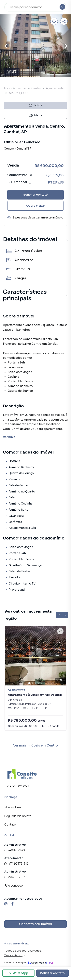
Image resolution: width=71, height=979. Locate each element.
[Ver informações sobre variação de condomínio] (30, 175)
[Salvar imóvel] (54, 21)
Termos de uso (13, 955)
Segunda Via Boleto (18, 816)
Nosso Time (12, 807)
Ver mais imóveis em (35, 745)
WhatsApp (20, 973)
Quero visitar (35, 205)
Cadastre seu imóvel (35, 924)
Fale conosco (13, 885)
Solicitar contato (35, 194)
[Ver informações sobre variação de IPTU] (30, 182)
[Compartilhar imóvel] (64, 21)
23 (14, 72)
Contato (10, 824)
